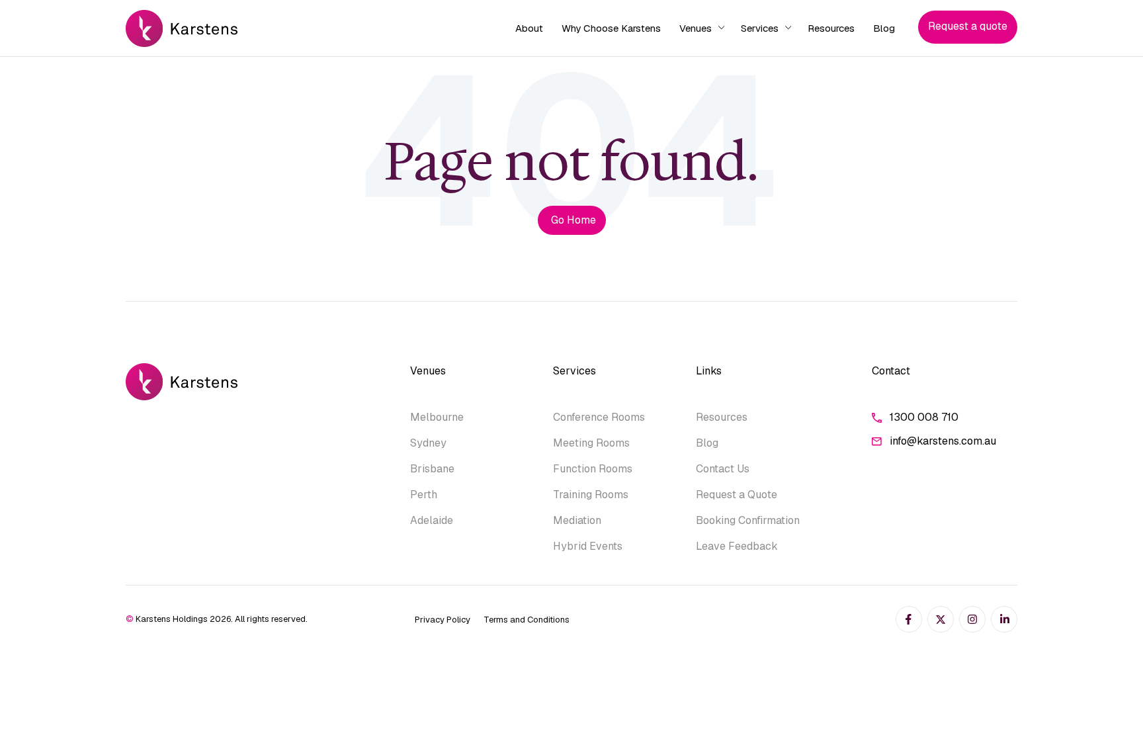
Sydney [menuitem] (428, 443)
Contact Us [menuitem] (722, 469)
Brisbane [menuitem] (432, 469)
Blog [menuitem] (884, 28)
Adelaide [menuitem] (431, 520)
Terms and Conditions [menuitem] (527, 619)
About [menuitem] (529, 28)
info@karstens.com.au (943, 441)
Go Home (573, 220)
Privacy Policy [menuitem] (442, 619)
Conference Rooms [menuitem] (599, 417)
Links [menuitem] (709, 371)
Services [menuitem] (760, 28)
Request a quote (967, 26)
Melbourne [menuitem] (437, 417)
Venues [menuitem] (695, 28)
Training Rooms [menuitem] (590, 494)
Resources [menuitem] (831, 28)
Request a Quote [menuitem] (736, 494)
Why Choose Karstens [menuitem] (611, 28)
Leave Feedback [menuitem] (737, 546)
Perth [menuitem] (423, 494)
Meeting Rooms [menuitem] (591, 443)
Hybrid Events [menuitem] (587, 546)
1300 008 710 (924, 417)
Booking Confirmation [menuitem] (748, 520)
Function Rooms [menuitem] (592, 469)
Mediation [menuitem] (577, 520)
